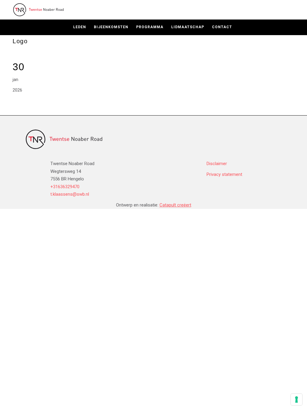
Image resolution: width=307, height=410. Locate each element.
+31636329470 (64, 186)
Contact (222, 27)
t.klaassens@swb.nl (69, 194)
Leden (79, 27)
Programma (149, 27)
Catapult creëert (175, 205)
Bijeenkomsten (111, 27)
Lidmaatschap (187, 27)
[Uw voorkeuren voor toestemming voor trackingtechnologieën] (296, 399)
